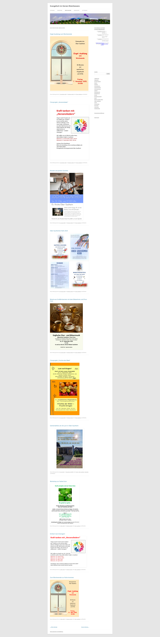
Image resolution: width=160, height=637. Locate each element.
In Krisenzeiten (97, 87)
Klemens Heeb (71, 94)
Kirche (95, 95)
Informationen (97, 89)
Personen (96, 105)
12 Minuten (96, 78)
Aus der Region (97, 81)
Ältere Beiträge (53, 627)
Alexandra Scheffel (69, 472)
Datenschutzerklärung (99, 113)
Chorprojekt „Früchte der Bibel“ (60, 360)
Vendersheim (59, 10)
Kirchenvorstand (97, 96)
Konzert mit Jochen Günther (59, 171)
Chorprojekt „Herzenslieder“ (59, 102)
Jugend (95, 90)
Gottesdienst (84, 10)
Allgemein (96, 80)
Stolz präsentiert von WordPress (56, 631)
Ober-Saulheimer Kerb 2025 (59, 231)
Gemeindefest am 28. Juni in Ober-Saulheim (64, 426)
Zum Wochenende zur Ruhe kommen (62, 577)
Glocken (96, 84)
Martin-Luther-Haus (98, 99)
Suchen (96, 72)
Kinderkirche (97, 93)
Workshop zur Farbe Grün (58, 481)
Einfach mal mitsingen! (57, 534)
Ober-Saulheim (68, 10)
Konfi (95, 98)
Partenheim (52, 10)
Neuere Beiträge (85, 627)
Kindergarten (76, 10)
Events (77, 472)
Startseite (86, 472)
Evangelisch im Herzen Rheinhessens (65, 6)
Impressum (96, 117)
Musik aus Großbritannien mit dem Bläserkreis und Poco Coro (68, 300)
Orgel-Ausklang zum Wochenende (61, 34)
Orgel (95, 102)
